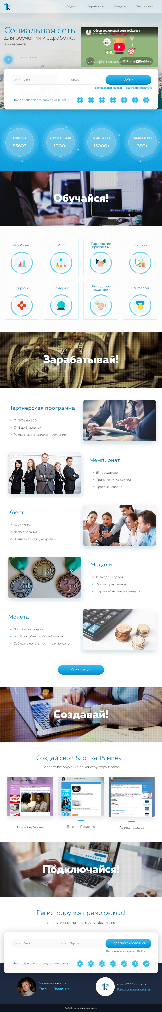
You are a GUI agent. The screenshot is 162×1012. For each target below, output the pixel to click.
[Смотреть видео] (8, 60)
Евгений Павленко (54, 989)
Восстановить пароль (109, 87)
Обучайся (72, 6)
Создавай (120, 6)
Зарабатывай (96, 6)
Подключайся (144, 6)
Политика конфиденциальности (133, 989)
